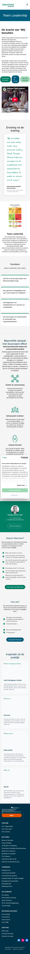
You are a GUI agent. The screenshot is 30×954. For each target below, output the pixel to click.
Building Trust (6, 870)
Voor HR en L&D (7, 829)
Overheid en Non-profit (9, 859)
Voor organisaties (7, 826)
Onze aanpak (6, 914)
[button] (5, 79)
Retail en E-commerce (8, 851)
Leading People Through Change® (12, 878)
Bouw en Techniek (7, 840)
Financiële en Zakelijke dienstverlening (14, 848)
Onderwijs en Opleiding (9, 846)
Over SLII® (5, 922)
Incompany (5, 895)
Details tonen (21, 485)
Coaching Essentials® (8, 873)
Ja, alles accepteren (15, 490)
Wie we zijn (5, 931)
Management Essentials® (10, 881)
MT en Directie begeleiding (10, 903)
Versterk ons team (7, 936)
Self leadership (6, 884)
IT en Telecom (6, 856)
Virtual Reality (6, 906)
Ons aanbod (5, 917)
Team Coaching (6, 900)
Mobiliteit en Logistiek (9, 854)
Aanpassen (14, 495)
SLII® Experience (7, 886)
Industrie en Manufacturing (10, 862)
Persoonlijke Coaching (9, 898)
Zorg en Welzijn (6, 843)
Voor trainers (6, 832)
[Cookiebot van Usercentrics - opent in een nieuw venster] (21, 458)
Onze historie (6, 920)
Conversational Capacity (9, 876)
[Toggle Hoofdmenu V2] (27, 4)
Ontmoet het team (7, 933)
